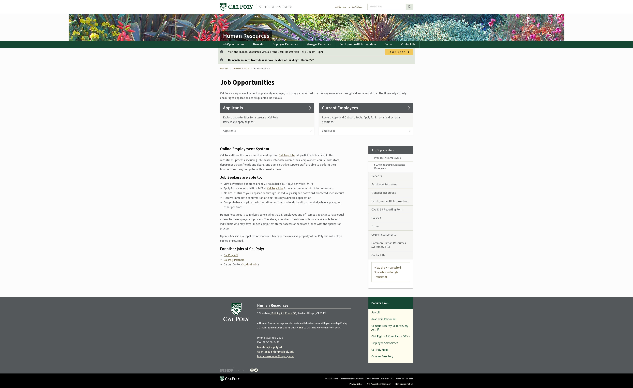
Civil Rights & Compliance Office (390, 336)
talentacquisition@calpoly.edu (275, 352)
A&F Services (340, 7)
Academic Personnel (383, 319)
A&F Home (224, 68)
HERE (300, 327)
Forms (388, 44)
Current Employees (340, 108)
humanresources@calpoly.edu (275, 356)
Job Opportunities (233, 44)
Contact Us (408, 44)
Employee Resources (285, 44)
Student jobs (250, 264)
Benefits (258, 44)
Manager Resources (319, 44)
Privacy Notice (355, 384)
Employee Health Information (358, 44)
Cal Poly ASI (231, 255)
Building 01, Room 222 (283, 313)
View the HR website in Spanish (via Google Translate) (388, 272)
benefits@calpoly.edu (270, 347)
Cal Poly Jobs (287, 155)
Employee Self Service (384, 343)
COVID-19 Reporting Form (387, 210)
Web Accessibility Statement (379, 384)
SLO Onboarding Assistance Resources (389, 166)
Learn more (398, 52)
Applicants (233, 108)
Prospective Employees (387, 158)
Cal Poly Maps (379, 350)
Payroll (375, 312)
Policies (376, 218)
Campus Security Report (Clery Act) (389, 328)
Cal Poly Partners (234, 260)
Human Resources (246, 36)
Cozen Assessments (383, 235)
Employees (328, 131)
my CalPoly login (355, 7)
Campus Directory (382, 356)
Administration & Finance (275, 6)
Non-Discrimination (404, 384)
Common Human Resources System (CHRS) (388, 245)
